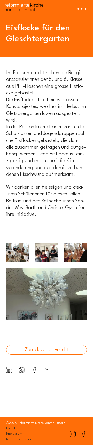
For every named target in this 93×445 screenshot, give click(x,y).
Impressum (14, 433)
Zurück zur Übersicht (47, 349)
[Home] (24, 5)
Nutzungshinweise (19, 439)
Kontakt (11, 428)
